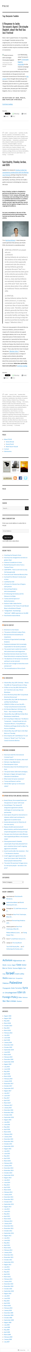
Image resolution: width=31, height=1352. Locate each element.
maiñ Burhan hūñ (9, 582)
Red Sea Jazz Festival (17, 151)
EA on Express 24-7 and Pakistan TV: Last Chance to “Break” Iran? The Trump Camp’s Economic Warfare (16, 738)
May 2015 (6, 1156)
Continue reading (7, 104)
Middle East (11, 978)
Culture (23, 134)
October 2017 (8, 1086)
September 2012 (9, 1233)
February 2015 (8, 1163)
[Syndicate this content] (3, 625)
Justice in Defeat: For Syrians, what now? (16, 759)
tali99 (6, 133)
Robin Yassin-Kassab (12, 446)
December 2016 (8, 1110)
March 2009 (7, 1334)
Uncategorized (11, 992)
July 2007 (7, 1342)
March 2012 (7, 1247)
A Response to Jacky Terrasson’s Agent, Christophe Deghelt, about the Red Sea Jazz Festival (15, 28)
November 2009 (8, 1315)
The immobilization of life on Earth (14, 668)
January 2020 (8, 1042)
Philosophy (22, 400)
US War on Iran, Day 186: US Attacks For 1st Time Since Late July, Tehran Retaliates (15, 690)
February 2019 (8, 1057)
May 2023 (6, 1028)
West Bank (8, 140)
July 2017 (7, 1093)
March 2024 (7, 1023)
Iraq (4, 974)
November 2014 (8, 1170)
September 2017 (9, 1088)
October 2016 (8, 1115)
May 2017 (6, 1098)
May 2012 (6, 1243)
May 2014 (6, 1185)
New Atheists (18, 398)
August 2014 (7, 1177)
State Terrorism (16, 988)
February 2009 (8, 1337)
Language (22, 136)
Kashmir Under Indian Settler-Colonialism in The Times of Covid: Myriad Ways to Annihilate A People (16, 606)
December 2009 (8, 1313)
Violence (25, 997)
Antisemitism (16, 140)
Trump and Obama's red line (12, 781)
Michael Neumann (9, 750)
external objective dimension (16, 409)
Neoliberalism (12, 398)
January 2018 (8, 1081)
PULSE (4, 489)
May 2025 (6, 1021)
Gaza (15, 136)
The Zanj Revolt (17, 943)
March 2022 (7, 1030)
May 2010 (6, 1301)
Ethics (7, 407)
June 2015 (7, 1153)
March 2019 (7, 1054)
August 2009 (7, 1322)
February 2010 (8, 1308)
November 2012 (8, 1228)
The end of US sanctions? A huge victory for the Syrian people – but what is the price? (15, 865)
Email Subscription (8, 518)
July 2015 (7, 1151)
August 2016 (7, 1120)
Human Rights (18, 968)
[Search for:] (13, 508)
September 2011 (9, 1262)
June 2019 (7, 1052)
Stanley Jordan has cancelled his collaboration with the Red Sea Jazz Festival (15, 172)
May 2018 (6, 1071)
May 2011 (6, 1272)
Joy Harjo (20, 411)
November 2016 (8, 1112)
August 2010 (7, 1293)
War (4, 1001)
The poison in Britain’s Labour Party (14, 632)
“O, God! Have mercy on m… (18, 939)
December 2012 (8, 1226)
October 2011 (8, 1260)
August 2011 (7, 1264)
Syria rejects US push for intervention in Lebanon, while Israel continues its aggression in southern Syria (15, 817)
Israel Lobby (19, 974)
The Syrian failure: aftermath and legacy (15, 771)
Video (20, 997)
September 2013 (9, 1204)
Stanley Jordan (11, 418)
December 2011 (8, 1255)
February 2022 (8, 1033)
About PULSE (8, 439)
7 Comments (17, 425)
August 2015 (7, 1149)
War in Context (9, 625)
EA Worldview (8, 678)
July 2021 (7, 1035)
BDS (26, 133)
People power (24, 138)
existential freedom (21, 407)
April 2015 (7, 1158)
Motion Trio (19, 149)
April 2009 (7, 1332)
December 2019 (8, 1045)
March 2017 (7, 1103)
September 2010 (9, 1291)
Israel (18, 136)
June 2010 (7, 1298)
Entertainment (10, 136)
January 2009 (8, 1339)
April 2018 (7, 1074)
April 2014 (7, 1187)
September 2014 (9, 1175)
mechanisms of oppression (8, 412)
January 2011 (8, 1281)
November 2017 (8, 1083)
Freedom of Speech (16, 147)
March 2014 (7, 1190)
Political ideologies (6, 402)
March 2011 (7, 1276)
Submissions (8, 451)
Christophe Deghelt (12, 143)
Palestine (11, 138)
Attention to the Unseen (11, 630)
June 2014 (7, 1182)
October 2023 (8, 1025)
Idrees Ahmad (10, 442)
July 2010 (7, 1296)
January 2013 (8, 1223)
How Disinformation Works (12, 615)
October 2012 (8, 1231)
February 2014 (8, 1192)
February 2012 (8, 1250)
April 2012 (7, 1245)
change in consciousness (8, 405)
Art (24, 133)
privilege (9, 151)
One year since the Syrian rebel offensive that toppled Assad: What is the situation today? (16, 836)
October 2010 (8, 1289)
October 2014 (8, 1173)
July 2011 (7, 1267)
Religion (14, 402)
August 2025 (7, 1018)
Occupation (5, 138)
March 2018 (7, 1076)
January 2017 (8, 1107)
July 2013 (7, 1209)
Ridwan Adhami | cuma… (13, 932)
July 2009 (7, 1325)
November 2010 (8, 1286)
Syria (25, 987)
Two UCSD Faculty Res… (13, 946)
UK (3, 993)
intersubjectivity (6, 411)
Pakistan (6, 983)
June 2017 (7, 1095)
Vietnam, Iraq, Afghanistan (12, 762)
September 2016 (9, 1117)
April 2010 (7, 1303)
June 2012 (7, 1240)
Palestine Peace (16, 138)
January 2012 (8, 1252)
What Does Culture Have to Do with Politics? (12, 153)
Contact (6, 449)
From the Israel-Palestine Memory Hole (16, 574)
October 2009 (8, 1317)
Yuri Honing (9, 425)
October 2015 (8, 1144)
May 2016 (6, 1127)
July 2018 (7, 1066)
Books (4, 965)
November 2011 (8, 1257)
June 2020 (7, 1037)
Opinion (4, 400)
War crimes (11, 1001)
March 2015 (7, 1161)
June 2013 (7, 1211)
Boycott (4, 134)
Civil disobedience (16, 134)
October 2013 (8, 1202)
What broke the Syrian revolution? (14, 779)
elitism (24, 405)
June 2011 (7, 1269)
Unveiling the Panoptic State (12, 555)
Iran (24, 968)
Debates (4, 136)
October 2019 (8, 1047)
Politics (4, 140)
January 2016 (8, 1136)
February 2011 (8, 1279)
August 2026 (7, 1016)
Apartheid (21, 133)
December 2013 (8, 1197)
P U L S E (5, 6)
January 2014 (8, 1194)
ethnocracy (9, 147)
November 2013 (8, 1199)
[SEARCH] (27, 508)
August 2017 (7, 1091)
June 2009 (7, 1327)
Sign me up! (7, 537)
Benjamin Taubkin (10, 142)
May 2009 (6, 1330)
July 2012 (7, 1238)
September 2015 (9, 1146)
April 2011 (7, 1274)
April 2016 (7, 1129)
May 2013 (6, 1214)
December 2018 (8, 1059)
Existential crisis (13, 407)
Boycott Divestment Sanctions (18, 403)
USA (19, 992)
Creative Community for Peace (16, 145)
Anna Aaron (25, 402)
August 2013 (7, 1206)
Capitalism (9, 134)
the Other (10, 420)
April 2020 (7, 1040)
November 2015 (8, 1141)
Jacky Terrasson (14, 411)
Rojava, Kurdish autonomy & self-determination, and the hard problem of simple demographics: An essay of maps (16, 829)
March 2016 (7, 1132)
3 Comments (10, 154)
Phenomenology (17, 414)
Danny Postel (10, 444)
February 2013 (8, 1221)
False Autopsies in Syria (11, 764)
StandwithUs (25, 151)
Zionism (19, 1001)
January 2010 (8, 1310)
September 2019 (9, 1050)
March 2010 (7, 1305)
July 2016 (7, 1122)
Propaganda (6, 988)
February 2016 (8, 1134)
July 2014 (7, 1180)
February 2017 (8, 1105)
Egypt (14, 965)
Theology (18, 402)
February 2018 (8, 1079)
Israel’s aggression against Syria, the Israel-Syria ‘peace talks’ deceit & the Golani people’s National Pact (15, 858)
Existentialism (5, 409)
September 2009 (9, 1320)
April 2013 (7, 1216)
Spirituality (4, 418)
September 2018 (9, 1062)
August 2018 (7, 1064)
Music (26, 136)
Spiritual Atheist (10, 240)
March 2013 (7, 1219)
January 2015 (8, 1165)
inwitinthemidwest (12, 902)
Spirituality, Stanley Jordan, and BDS (14, 163)
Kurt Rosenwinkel (11, 149)
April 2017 (7, 1100)
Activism (7, 960)
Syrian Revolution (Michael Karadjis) (16, 796)
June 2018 (7, 1069)
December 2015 (8, 1139)
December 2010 (8, 1284)
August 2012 (7, 1235)
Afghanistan (17, 960)
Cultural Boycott (18, 405)
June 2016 (7, 1124)
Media (5, 978)
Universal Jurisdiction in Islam (13, 562)
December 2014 (8, 1168)
